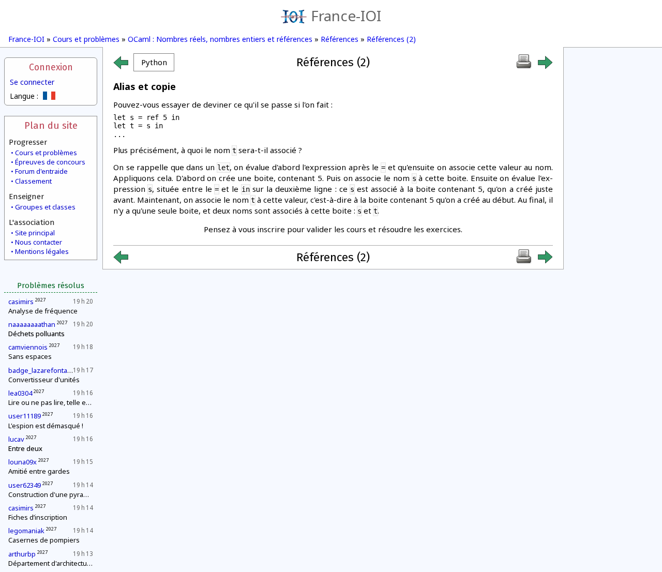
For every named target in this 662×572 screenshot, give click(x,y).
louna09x (22, 461)
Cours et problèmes (86, 39)
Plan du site (51, 125)
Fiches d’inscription (37, 517)
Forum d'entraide (41, 171)
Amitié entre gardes (39, 471)
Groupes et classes (45, 207)
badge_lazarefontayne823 (49, 370)
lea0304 (20, 393)
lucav (16, 439)
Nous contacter (38, 242)
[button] (153, 62)
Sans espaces (30, 356)
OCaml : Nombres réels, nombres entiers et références (220, 39)
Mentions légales (42, 251)
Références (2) (391, 39)
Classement (33, 181)
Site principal (35, 232)
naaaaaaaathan (31, 324)
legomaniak (26, 530)
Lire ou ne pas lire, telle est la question (68, 402)
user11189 (24, 415)
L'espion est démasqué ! (45, 425)
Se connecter (32, 82)
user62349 (24, 485)
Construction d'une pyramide (53, 494)
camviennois (28, 347)
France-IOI (346, 15)
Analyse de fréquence (43, 310)
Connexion (51, 67)
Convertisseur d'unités (44, 379)
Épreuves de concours (50, 162)
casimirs (21, 301)
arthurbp (22, 554)
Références (339, 39)
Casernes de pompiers (44, 540)
